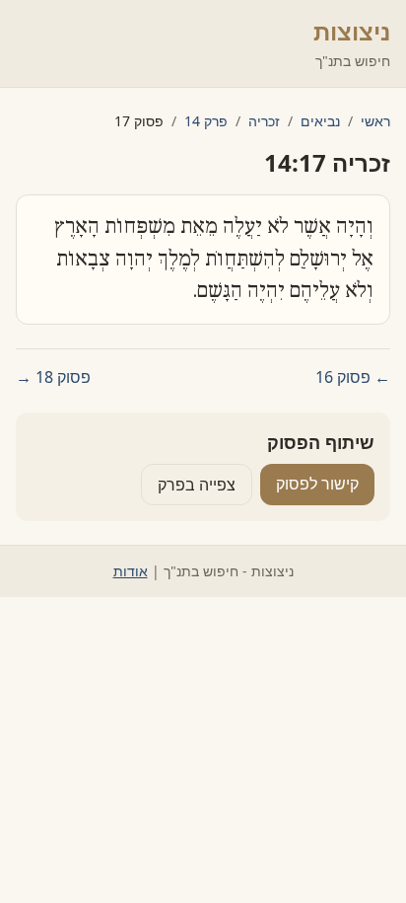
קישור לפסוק (317, 483)
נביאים (320, 121)
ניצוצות (351, 31)
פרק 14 (206, 121)
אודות (130, 571)
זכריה (264, 121)
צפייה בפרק (197, 484)
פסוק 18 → (53, 377)
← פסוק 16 (352, 377)
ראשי (375, 121)
